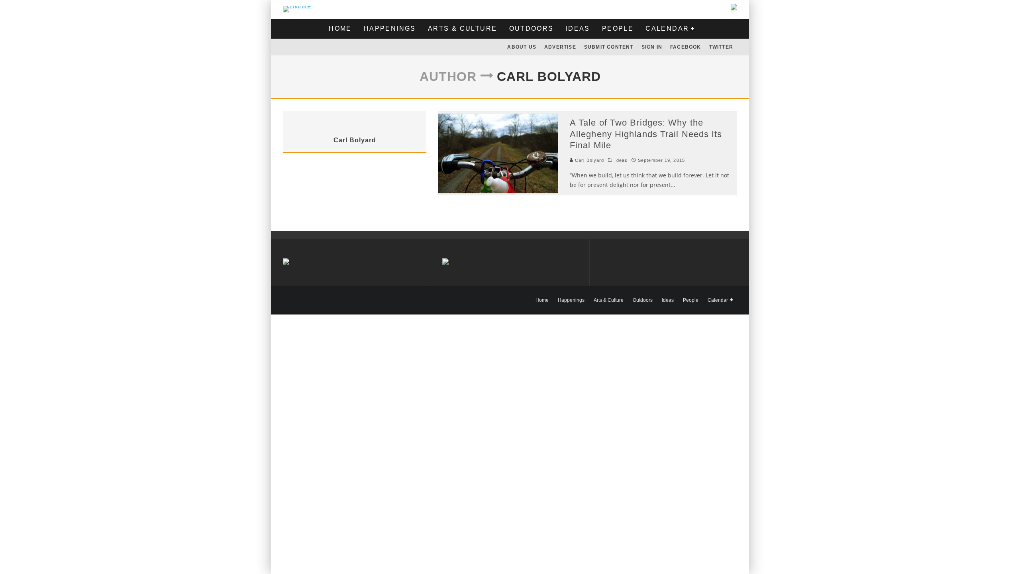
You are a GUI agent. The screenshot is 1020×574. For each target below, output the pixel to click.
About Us (521, 47)
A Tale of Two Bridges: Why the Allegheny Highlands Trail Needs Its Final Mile (646, 134)
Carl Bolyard (588, 160)
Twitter (721, 47)
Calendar (667, 28)
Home (340, 28)
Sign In (651, 47)
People (618, 28)
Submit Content (609, 47)
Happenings (390, 28)
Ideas (578, 28)
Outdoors (531, 28)
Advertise (560, 47)
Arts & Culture (462, 28)
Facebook (685, 47)
